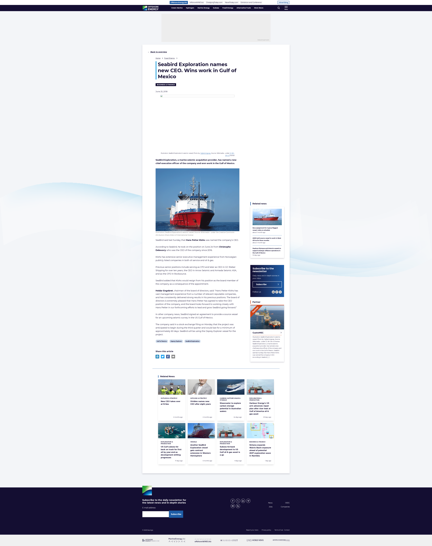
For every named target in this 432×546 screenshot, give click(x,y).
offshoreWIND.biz (197, 2)
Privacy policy (266, 530)
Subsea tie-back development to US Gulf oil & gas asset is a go (230, 451)
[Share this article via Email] (173, 356)
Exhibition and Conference (251, 2)
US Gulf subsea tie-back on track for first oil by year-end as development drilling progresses (171, 452)
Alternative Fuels (244, 8)
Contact (287, 530)
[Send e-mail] (233, 506)
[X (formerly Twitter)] (238, 501)
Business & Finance (166, 85)
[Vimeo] (248, 501)
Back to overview (158, 52)
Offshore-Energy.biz (179, 2)
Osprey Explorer (176, 341)
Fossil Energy (227, 8)
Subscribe (261, 284)
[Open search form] (278, 8)
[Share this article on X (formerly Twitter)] (162, 356)
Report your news (252, 530)
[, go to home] (151, 8)
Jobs (270, 507)
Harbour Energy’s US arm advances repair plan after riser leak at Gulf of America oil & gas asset (260, 408)
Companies (285, 507)
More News (258, 8)
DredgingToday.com (214, 2)
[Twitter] (280, 292)
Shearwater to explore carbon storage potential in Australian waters (230, 407)
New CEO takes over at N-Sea (170, 402)
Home (158, 58)
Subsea (216, 8)
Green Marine (177, 8)
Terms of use (278, 530)
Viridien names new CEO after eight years (200, 402)
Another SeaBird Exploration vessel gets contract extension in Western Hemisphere (200, 450)
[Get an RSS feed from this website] (238, 506)
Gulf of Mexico (162, 341)
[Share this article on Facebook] (168, 356)
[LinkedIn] (273, 292)
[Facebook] (276, 292)
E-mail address (149, 508)
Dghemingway (205, 153)
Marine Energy (204, 8)
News (270, 503)
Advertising (283, 2)
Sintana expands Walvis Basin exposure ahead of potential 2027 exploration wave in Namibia (260, 450)
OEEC (287, 503)
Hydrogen (190, 8)
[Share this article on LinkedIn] (157, 356)
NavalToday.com (231, 2)
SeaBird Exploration (192, 341)
